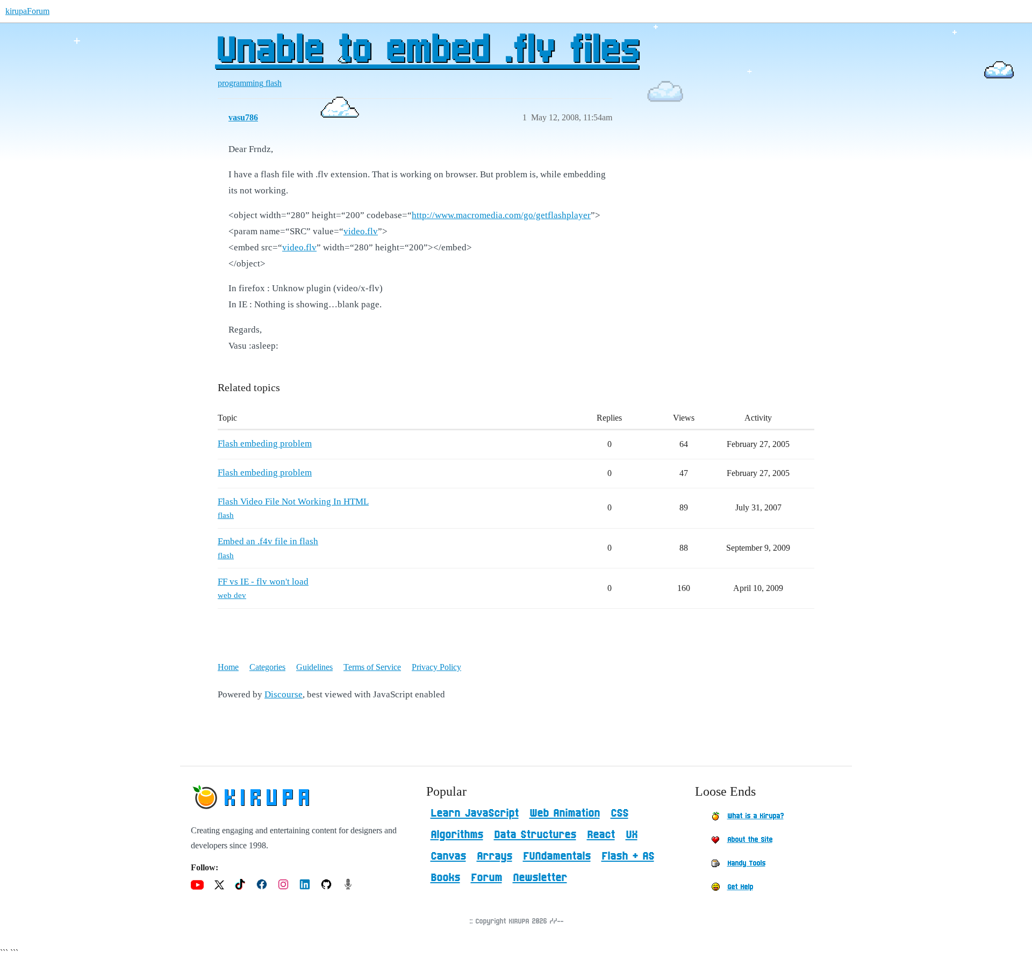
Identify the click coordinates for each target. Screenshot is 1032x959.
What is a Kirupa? (755, 816)
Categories (267, 667)
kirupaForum (27, 11)
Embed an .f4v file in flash (268, 541)
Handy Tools (746, 863)
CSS (619, 813)
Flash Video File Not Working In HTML (293, 501)
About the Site (749, 839)
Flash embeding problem (265, 443)
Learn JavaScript (475, 813)
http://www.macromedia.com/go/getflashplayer (501, 215)
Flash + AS (627, 856)
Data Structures (535, 834)
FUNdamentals (557, 856)
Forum (486, 877)
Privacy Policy (436, 667)
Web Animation (564, 813)
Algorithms (457, 834)
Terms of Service (372, 667)
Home (228, 667)
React (601, 834)
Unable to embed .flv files (427, 51)
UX (631, 834)
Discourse (283, 694)
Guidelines (314, 667)
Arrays (494, 856)
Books (445, 877)
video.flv (360, 231)
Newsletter (540, 877)
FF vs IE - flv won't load (263, 581)
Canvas (448, 856)
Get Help (740, 887)
